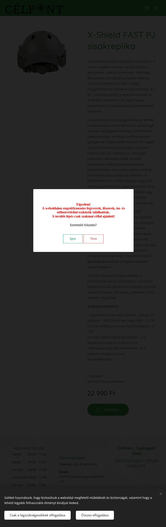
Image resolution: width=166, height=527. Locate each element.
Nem (93, 238)
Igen (73, 238)
